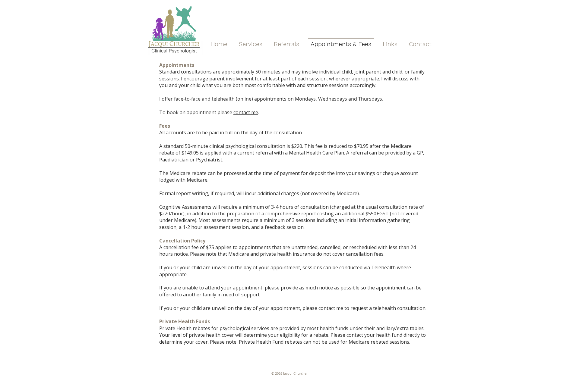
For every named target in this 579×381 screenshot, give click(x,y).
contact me (245, 112)
